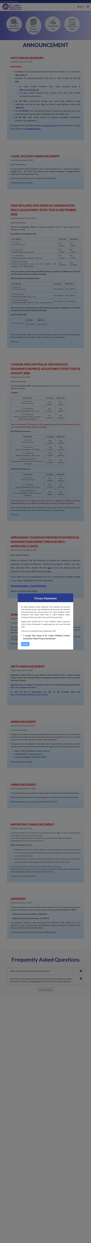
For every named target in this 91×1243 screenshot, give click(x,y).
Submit (25, 644)
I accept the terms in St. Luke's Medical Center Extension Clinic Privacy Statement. (46, 637)
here (27, 631)
